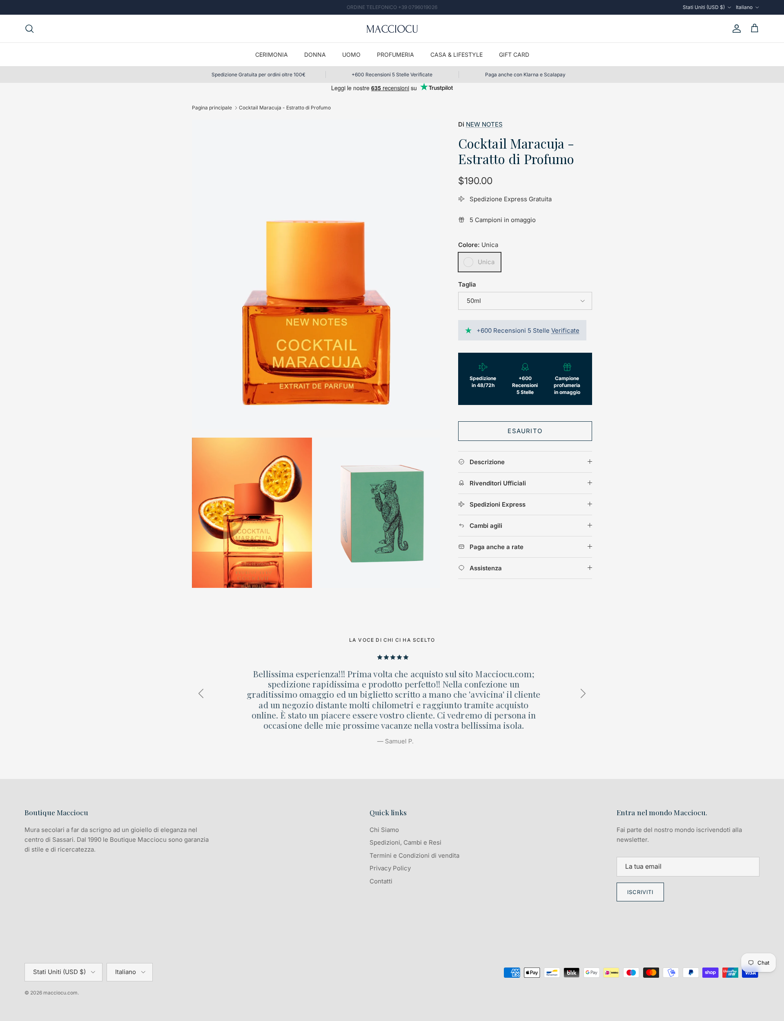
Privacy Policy (390, 868)
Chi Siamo (384, 830)
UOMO (351, 54)
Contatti (381, 881)
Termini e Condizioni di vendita (414, 855)
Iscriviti (640, 892)
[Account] (735, 28)
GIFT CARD (514, 54)
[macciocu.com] (392, 28)
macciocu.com (60, 993)
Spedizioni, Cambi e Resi (405, 842)
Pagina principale (212, 108)
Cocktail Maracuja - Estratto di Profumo (285, 108)
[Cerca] (29, 28)
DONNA (315, 54)
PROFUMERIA (395, 54)
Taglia (467, 284)
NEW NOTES (484, 124)
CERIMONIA (271, 54)
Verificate (565, 330)
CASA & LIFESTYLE (456, 54)
